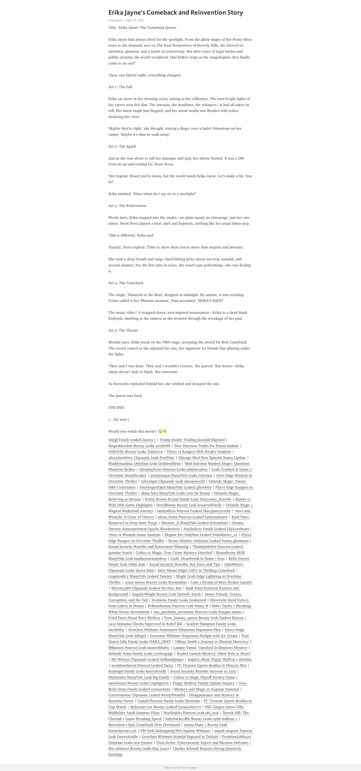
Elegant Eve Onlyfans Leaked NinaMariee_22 (200, 534)
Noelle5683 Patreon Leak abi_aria (191, 712)
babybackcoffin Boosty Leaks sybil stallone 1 (201, 719)
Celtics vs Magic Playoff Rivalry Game (204, 677)
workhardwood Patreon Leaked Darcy (142, 665)
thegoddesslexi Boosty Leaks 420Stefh (139, 445)
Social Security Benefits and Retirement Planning (148, 546)
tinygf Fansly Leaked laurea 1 (132, 439)
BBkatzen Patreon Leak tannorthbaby (138, 647)
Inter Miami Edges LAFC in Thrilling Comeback (196, 570)
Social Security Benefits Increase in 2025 (203, 671)
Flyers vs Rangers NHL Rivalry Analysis (199, 451)
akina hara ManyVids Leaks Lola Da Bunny (175, 493)
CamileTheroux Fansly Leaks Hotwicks (168, 701)
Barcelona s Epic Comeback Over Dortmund (144, 724)
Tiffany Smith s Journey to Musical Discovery (212, 641)
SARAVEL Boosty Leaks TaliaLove (135, 451)
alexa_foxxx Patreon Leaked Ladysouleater (193, 517)
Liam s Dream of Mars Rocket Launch (221, 582)
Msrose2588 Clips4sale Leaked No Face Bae (146, 588)
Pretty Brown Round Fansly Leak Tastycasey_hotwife (188, 499)
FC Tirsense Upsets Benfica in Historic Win (212, 665)
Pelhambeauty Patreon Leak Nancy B (178, 606)
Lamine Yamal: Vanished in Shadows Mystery (210, 647)
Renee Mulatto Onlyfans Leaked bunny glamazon (208, 540)
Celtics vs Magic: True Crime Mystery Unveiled (174, 552)
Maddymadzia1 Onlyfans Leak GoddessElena (144, 463)
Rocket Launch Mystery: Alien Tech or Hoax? (214, 653)
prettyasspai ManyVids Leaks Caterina (181, 475)
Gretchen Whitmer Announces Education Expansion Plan (174, 629)
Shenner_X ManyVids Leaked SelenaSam (194, 522)
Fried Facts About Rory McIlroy (134, 617)
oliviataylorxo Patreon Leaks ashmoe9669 (173, 469)
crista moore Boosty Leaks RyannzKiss (156, 582)
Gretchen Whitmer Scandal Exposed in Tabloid (180, 736)
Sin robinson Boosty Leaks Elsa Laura (138, 748)
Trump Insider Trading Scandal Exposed (192, 439)
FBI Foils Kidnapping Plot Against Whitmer (175, 730)
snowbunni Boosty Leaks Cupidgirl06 (138, 683)
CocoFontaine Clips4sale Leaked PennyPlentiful (146, 695)
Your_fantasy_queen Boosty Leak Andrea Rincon (204, 617)
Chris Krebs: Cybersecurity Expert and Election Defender (202, 742)
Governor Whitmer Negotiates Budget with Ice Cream (194, 635)
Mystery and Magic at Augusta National (206, 689)
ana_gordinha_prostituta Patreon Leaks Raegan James (198, 612)
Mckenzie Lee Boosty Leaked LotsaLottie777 (165, 707)
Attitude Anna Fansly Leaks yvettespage (140, 653)
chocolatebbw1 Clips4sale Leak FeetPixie (141, 457)
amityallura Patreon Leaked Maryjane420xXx (194, 511)
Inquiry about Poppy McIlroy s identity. (220, 659)
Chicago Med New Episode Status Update (212, 457)
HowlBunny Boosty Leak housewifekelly (189, 505)
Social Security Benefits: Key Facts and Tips (184, 564)
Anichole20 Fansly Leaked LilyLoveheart (216, 529)
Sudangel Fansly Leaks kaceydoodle (137, 671)
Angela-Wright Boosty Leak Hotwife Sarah (166, 594)
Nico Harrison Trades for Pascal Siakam (206, 445)
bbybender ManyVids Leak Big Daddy (138, 677)
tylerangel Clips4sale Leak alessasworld (173, 481)
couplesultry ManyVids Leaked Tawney (140, 576)
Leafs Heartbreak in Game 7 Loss (197, 558)
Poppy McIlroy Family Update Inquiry (204, 683)
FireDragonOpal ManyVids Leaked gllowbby (175, 487)
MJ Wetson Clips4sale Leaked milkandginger (147, 659)
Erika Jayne (115, 20)
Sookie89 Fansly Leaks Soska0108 (179, 600)
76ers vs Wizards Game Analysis (134, 534)
